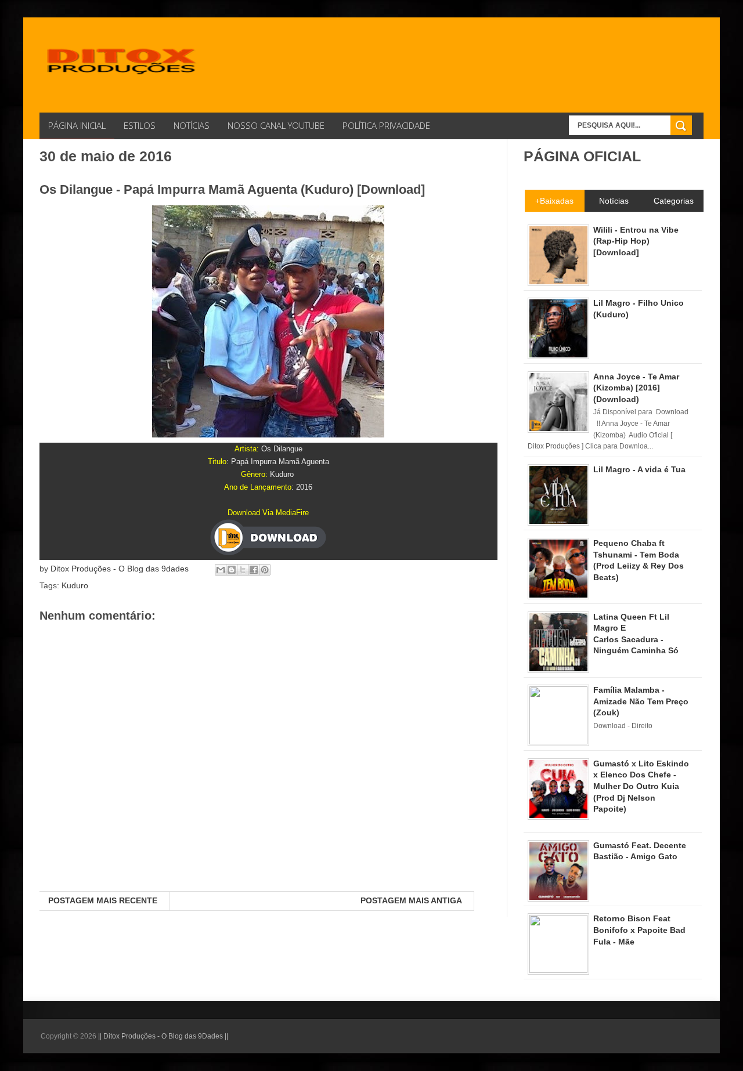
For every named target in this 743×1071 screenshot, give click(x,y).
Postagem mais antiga (411, 900)
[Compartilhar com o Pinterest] (264, 570)
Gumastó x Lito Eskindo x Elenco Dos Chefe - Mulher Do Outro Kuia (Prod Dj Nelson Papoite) (641, 786)
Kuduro (75, 585)
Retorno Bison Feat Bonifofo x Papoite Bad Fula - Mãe (639, 930)
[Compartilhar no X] (242, 570)
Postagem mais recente (102, 900)
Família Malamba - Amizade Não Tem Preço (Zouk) (640, 701)
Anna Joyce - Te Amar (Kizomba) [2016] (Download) (636, 388)
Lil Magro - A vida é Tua (639, 469)
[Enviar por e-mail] (220, 570)
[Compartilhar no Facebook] (253, 570)
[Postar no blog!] (231, 570)
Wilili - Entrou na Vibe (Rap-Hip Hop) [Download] (636, 241)
